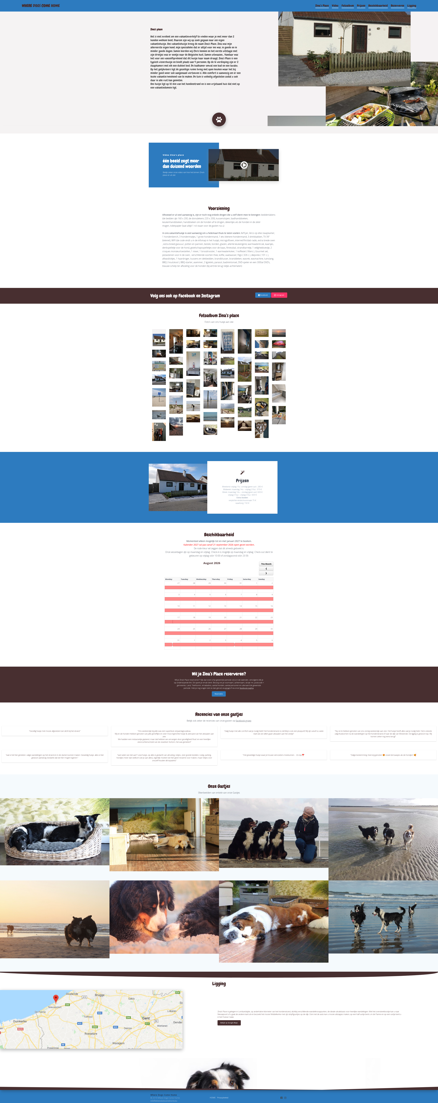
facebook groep (243, 720)
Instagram (280, 295)
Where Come (41, 6)
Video (335, 5)
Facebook (264, 295)
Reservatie (219, 694)
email (227, 688)
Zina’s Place (322, 5)
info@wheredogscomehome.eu (163, 1100)
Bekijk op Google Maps (229, 1023)
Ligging (411, 5)
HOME (213, 1097)
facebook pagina (247, 688)
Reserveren (397, 5)
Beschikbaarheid (378, 5)
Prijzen (361, 5)
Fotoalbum (348, 5)
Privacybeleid (222, 1097)
